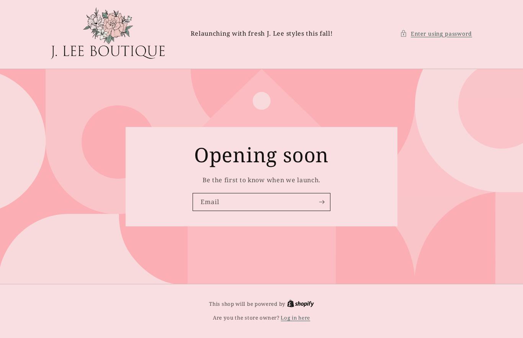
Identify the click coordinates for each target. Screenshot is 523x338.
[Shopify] (300, 303)
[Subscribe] (321, 202)
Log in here (295, 317)
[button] (436, 33)
